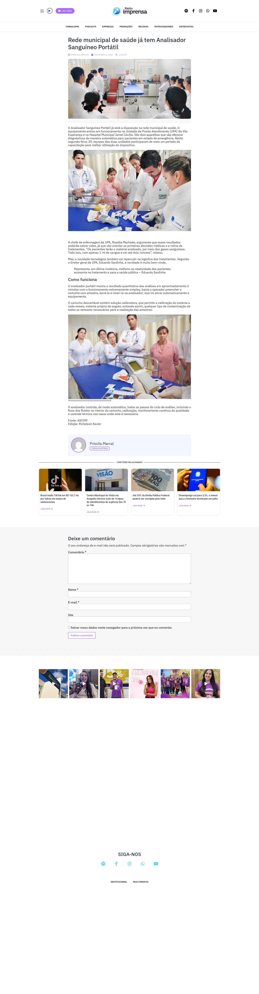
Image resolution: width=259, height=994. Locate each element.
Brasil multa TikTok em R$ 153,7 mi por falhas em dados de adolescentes (59, 498)
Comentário (77, 552)
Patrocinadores (163, 26)
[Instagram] (200, 10)
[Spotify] (186, 10)
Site (70, 615)
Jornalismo (72, 26)
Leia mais (45, 509)
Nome (73, 589)
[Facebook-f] (193, 10)
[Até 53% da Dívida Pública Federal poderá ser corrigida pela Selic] (152, 480)
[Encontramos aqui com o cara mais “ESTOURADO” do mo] (114, 683)
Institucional (119, 881)
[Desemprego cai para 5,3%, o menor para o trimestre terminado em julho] (198, 480)
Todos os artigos (100, 448)
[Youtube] (215, 10)
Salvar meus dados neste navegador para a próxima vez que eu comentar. (121, 627)
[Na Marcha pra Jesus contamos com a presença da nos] (83, 683)
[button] (50, 11)
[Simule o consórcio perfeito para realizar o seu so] (53, 683)
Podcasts (90, 26)
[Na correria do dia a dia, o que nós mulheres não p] (144, 683)
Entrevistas (186, 26)
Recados (143, 26)
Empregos (108, 26)
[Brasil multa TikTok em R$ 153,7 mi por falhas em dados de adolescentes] (60, 480)
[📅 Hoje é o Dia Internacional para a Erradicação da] (205, 683)
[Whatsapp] (207, 10)
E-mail (73, 602)
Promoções (126, 26)
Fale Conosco (140, 881)
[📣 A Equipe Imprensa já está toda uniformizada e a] (175, 683)
